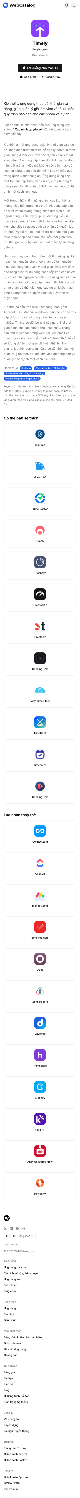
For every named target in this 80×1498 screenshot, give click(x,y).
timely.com (40, 49)
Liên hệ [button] (8, 1384)
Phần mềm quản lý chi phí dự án (22, 378)
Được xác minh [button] (13, 1343)
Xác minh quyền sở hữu (31, 129)
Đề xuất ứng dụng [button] (15, 1349)
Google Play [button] (52, 76)
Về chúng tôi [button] (12, 1419)
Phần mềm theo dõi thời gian (50, 368)
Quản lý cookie (11, 1244)
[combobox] (23, 1236)
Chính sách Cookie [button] (15, 1460)
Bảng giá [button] (9, 1372)
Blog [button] (6, 1390)
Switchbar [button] (10, 1285)
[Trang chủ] (19, 5)
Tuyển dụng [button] (11, 1425)
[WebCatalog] (7, 1218)
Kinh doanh (40, 55)
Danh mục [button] (10, 1320)
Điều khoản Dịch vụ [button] (16, 1477)
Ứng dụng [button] (10, 1308)
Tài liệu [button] (8, 1378)
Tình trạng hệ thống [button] (16, 1401)
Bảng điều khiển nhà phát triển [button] (23, 1337)
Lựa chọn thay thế (20, 815)
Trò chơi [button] (9, 1314)
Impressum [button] (11, 1489)
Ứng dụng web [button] (13, 1279)
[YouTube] (17, 1228)
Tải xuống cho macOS (42, 68)
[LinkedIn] (11, 1228)
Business (26, 368)
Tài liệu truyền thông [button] (16, 1430)
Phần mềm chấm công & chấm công (24, 373)
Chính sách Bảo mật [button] (16, 1454)
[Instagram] (23, 1228)
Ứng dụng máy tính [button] (15, 1267)
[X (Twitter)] (5, 1228)
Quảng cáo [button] (10, 1355)
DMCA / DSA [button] (12, 1483)
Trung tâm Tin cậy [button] (15, 1448)
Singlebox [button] (10, 1291)
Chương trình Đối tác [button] (16, 1396)
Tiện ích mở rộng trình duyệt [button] (21, 1273)
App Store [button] (30, 76)
